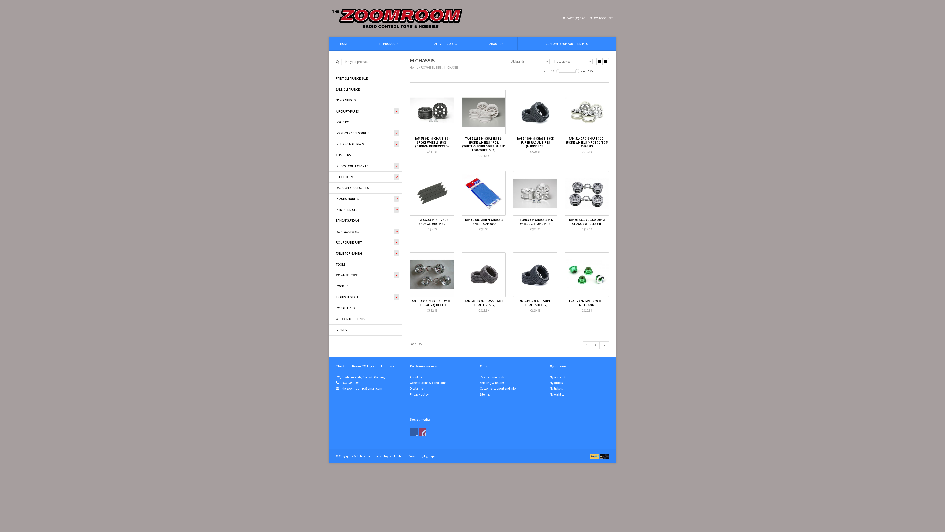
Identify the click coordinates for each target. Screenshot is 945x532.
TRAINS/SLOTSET (347, 297)
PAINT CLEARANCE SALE (352, 78)
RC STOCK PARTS (347, 232)
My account (603, 18)
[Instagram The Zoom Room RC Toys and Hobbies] (422, 432)
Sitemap (485, 394)
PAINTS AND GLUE (347, 210)
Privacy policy (419, 394)
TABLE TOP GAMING (349, 253)
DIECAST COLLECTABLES (352, 166)
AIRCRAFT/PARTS (347, 111)
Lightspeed (431, 456)
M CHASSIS (451, 68)
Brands (341, 330)
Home (344, 44)
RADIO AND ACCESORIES (352, 188)
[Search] (337, 62)
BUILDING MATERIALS (350, 144)
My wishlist (557, 394)
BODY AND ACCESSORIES (352, 133)
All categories (445, 44)
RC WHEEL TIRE (347, 275)
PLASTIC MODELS (347, 199)
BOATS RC (342, 122)
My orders (556, 383)
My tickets (556, 388)
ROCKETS (342, 286)
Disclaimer (417, 388)
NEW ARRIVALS (346, 100)
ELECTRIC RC (345, 177)
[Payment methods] (595, 456)
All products (388, 44)
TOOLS (340, 264)
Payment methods (492, 377)
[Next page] (604, 345)
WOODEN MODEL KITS (350, 319)
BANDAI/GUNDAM (347, 220)
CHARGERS (343, 155)
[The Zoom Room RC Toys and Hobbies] (433, 18)
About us (496, 44)
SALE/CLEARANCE (348, 89)
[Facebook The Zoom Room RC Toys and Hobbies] (414, 432)
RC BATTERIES (345, 308)
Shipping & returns (492, 383)
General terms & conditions (428, 383)
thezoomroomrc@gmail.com (362, 388)
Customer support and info (567, 44)
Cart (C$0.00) (576, 18)
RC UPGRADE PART (349, 242)
